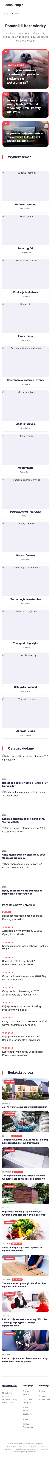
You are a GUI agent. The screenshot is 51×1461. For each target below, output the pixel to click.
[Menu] (44, 5)
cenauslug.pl (14, 5)
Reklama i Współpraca (28, 1425)
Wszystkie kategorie (27, 1401)
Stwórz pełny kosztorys (27, 1410)
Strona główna (26, 1393)
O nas (25, 1419)
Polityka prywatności (44, 1398)
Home (6, 14)
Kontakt (42, 1391)
